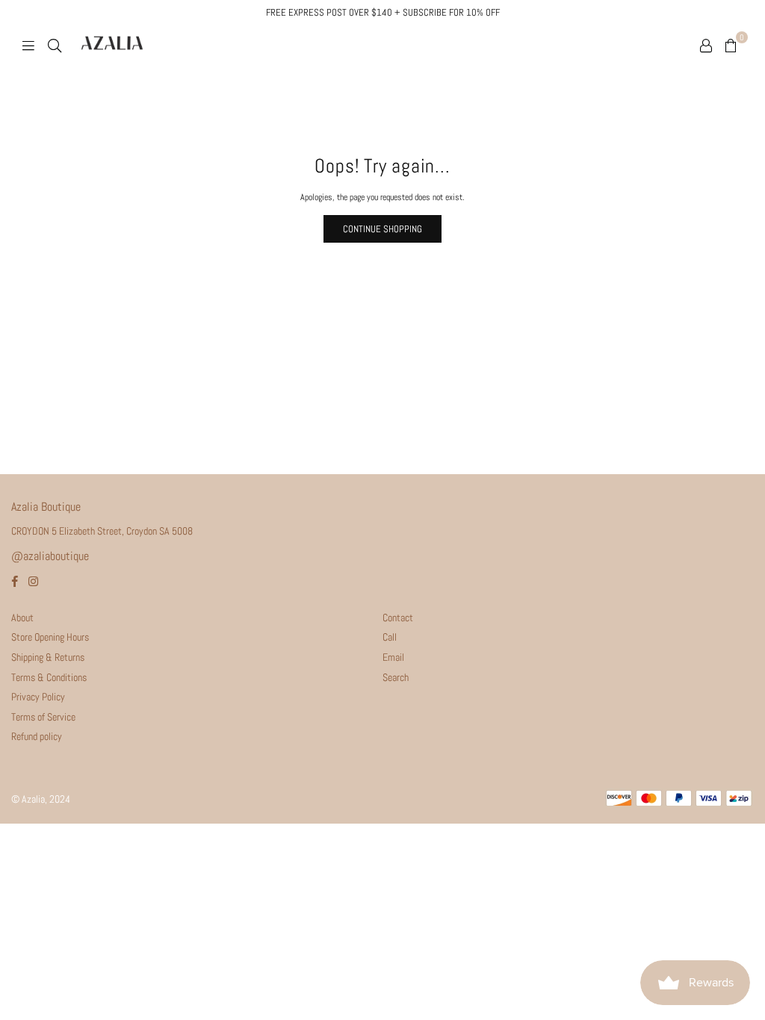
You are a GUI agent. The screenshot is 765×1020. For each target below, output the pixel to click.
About (22, 617)
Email (393, 657)
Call (389, 637)
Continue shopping (382, 229)
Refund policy (36, 736)
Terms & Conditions (49, 677)
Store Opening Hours (50, 637)
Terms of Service (43, 717)
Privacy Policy (38, 696)
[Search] (54, 45)
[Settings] (706, 45)
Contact (397, 617)
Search (395, 677)
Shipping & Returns (47, 657)
